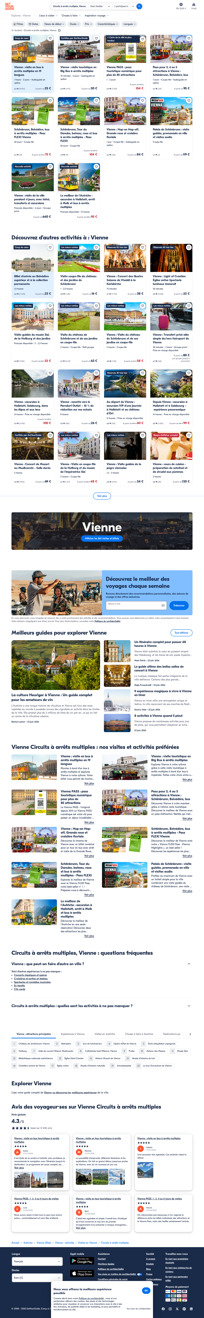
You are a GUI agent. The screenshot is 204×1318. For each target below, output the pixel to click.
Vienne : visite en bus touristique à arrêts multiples (36, 1140)
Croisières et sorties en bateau (31, 978)
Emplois (150, 1264)
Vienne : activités (64, 1242)
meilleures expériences (84, 1092)
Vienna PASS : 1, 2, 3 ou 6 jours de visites (36, 1198)
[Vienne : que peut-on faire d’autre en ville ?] (189, 963)
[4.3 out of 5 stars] (21, 1128)
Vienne (48, 1092)
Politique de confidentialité (107, 621)
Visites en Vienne (87, 1242)
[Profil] (193, 4)
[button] (32, 64)
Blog (148, 1269)
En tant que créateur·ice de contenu (178, 1269)
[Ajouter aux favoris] (50, 38)
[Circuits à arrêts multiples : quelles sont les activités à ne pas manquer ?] (189, 1005)
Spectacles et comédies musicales (32, 982)
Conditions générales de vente (112, 1279)
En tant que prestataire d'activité (176, 1261)
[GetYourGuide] (9, 6)
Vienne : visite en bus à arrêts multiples (159, 1138)
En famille (19, 985)
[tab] (33, 1034)
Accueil (15, 1242)
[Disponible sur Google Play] (82, 1261)
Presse (149, 1274)
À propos (150, 1259)
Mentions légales (106, 1264)
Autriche (28, 1242)
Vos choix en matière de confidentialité (117, 1274)
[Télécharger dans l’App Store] (82, 1273)
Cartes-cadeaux (154, 1279)
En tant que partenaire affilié (176, 1278)
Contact (102, 1259)
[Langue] (181, 4)
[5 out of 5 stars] (40, 1146)
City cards (19, 989)
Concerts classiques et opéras (30, 975)
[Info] (59, 30)
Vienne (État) (44, 1242)
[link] (32, 64)
